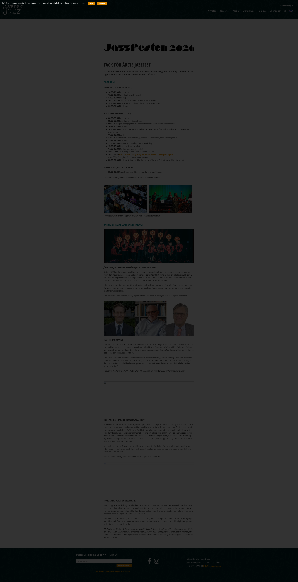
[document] (149, 291)
